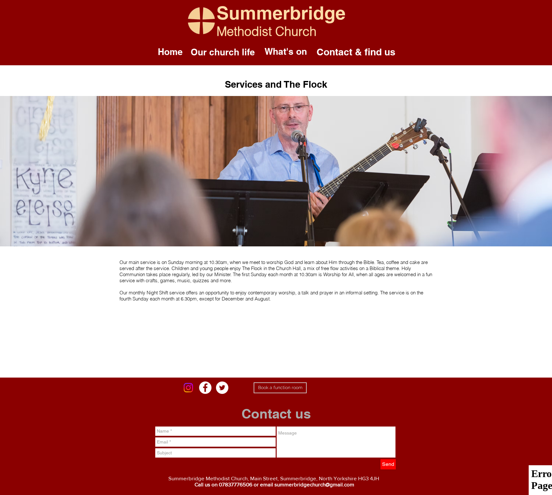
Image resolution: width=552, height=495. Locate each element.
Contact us (276, 414)
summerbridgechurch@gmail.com (314, 484)
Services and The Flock (276, 84)
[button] (223, 52)
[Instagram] (188, 387)
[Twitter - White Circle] (222, 387)
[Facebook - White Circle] (205, 387)
